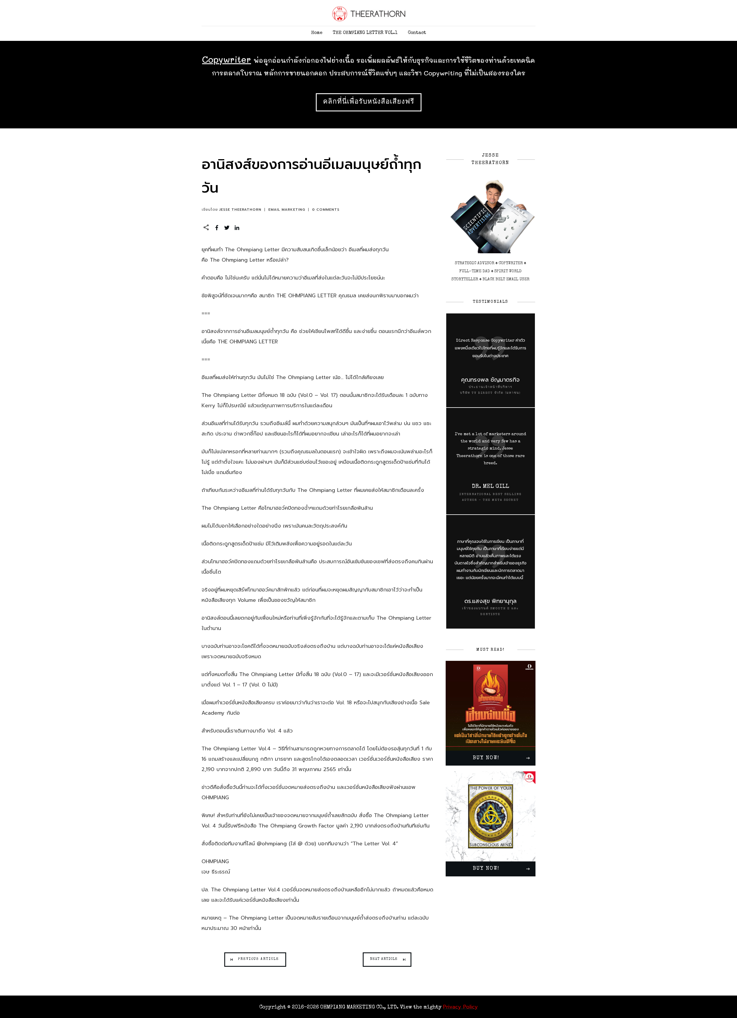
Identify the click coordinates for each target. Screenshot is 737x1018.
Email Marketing (286, 209)
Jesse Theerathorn (240, 209)
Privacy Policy (460, 1007)
